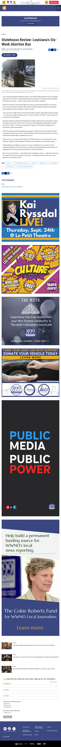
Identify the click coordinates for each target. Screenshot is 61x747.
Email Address (7, 684)
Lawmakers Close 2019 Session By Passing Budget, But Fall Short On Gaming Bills (36, 657)
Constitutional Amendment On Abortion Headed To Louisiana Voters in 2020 (34, 669)
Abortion (34, 163)
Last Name (6, 695)
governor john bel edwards (25, 166)
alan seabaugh (53, 163)
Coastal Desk (7, 707)
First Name (6, 689)
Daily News (7, 703)
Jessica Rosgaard (27, 49)
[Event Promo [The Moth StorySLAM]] (30, 321)
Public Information (27, 734)
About (36, 734)
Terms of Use (26, 727)
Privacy (37, 731)
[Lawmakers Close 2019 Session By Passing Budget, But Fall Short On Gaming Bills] (7, 657)
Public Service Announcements (39, 727)
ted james (42, 163)
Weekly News (7, 705)
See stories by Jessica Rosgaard (12, 187)
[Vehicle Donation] (30, 373)
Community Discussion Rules (27, 731)
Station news (7, 712)
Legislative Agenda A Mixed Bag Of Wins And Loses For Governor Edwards (34, 645)
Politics (4, 34)
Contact (49, 727)
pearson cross (10, 166)
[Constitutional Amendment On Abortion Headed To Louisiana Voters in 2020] (7, 669)
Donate (54, 2)
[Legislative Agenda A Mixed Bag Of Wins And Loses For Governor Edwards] (7, 645)
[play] (4, 8)
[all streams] (58, 8)
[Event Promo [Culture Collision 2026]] (30, 269)
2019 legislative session (21, 163)
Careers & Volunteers (52, 730)
